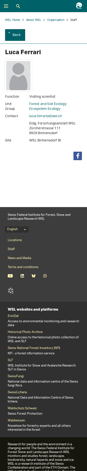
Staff (11, 249)
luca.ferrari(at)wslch (45, 116)
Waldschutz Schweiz (22, 408)
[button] (77, 156)
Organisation (55, 20)
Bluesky (33, 276)
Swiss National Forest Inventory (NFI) (34, 348)
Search (18, 6)
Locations (15, 240)
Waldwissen (16, 421)
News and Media (19, 258)
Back (17, 35)
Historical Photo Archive (25, 332)
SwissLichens (17, 392)
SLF (11, 291)
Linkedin (22, 276)
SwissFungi (16, 376)
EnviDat (13, 316)
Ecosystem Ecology (44, 109)
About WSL (34, 20)
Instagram (45, 276)
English (12, 229)
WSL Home (12, 20)
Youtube (10, 276)
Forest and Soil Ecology (47, 104)
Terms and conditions (23, 267)
